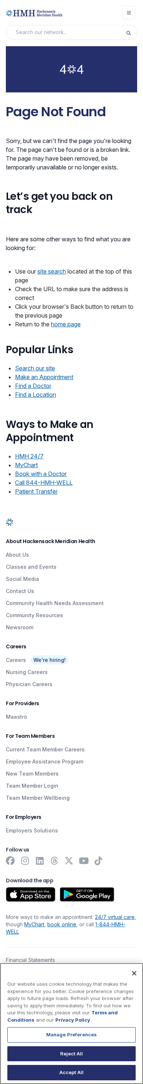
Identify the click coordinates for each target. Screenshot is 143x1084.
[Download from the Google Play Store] (87, 894)
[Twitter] (69, 860)
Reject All (71, 1053)
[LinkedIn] (39, 860)
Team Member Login (32, 786)
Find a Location (35, 394)
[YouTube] (83, 860)
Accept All (71, 1072)
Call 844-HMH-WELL (44, 482)
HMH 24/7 (29, 456)
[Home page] (9, 522)
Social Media (22, 579)
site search (51, 271)
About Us (17, 555)
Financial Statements (30, 960)
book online (61, 924)
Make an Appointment (44, 377)
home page (66, 324)
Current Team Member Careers (45, 749)
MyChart (26, 465)
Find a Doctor (33, 385)
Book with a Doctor (41, 473)
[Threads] (54, 860)
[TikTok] (98, 860)
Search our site (35, 368)
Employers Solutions (32, 830)
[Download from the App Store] (30, 894)
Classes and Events (31, 567)
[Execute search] (131, 32)
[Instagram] (25, 860)
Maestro (16, 717)
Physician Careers (29, 684)
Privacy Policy (72, 1020)
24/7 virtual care (115, 917)
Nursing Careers (27, 672)
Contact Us (20, 591)
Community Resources (34, 615)
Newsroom (19, 627)
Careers (16, 660)
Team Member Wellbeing (38, 798)
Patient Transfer (36, 491)
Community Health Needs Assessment (55, 603)
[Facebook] (10, 860)
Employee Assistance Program (44, 761)
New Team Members (32, 773)
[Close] (134, 973)
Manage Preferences (71, 1034)
